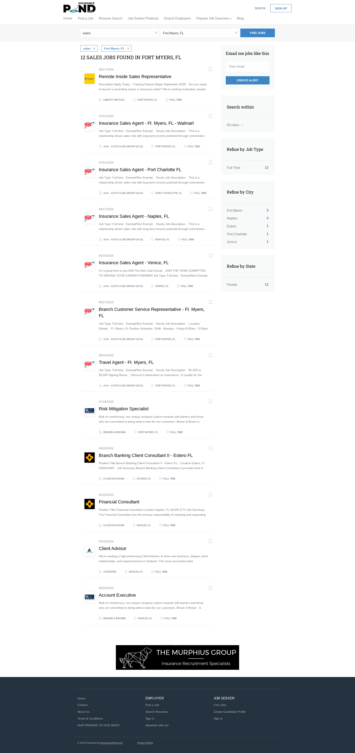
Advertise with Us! (157, 725)
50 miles (233, 125)
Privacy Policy (145, 742)
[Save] (206, 70)
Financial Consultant (119, 501)
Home (81, 698)
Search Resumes (156, 711)
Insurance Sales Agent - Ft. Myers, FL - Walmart (146, 123)
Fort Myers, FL (114, 48)
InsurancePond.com (111, 742)
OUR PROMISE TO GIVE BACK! (98, 725)
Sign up (281, 8)
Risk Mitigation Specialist (124, 408)
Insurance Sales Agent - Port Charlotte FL (140, 169)
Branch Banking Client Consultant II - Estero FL (146, 455)
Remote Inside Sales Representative (135, 76)
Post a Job (152, 705)
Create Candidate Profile (230, 711)
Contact (82, 705)
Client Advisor (112, 548)
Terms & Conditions (90, 718)
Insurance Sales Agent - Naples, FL (134, 216)
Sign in (260, 8)
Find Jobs (257, 33)
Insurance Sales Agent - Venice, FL (134, 262)
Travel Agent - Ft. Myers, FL (126, 362)
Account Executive (117, 595)
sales (87, 48)
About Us (83, 711)
